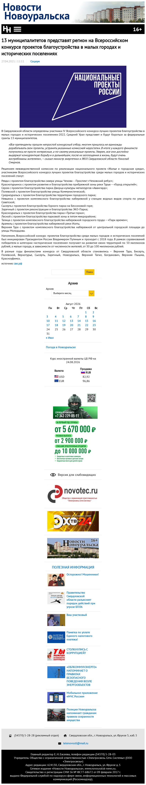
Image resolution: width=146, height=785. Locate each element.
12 (64, 321)
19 (64, 325)
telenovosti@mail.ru (75, 743)
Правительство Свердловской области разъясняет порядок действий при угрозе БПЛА (81, 600)
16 (94, 321)
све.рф (18, 263)
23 (94, 325)
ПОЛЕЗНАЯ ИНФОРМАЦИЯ (73, 567)
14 (79, 321)
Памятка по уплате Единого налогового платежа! (79, 635)
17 (48, 325)
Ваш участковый (77, 615)
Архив (50, 288)
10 (48, 321)
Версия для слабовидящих (76, 475)
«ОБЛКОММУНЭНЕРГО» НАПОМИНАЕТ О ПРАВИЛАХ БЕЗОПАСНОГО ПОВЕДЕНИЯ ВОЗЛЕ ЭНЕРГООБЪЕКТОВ (82, 676)
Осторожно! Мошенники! (83, 574)
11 (56, 321)
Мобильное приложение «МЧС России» (82, 694)
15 (86, 321)
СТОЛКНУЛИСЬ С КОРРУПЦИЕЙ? (77, 651)
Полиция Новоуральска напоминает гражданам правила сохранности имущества (81, 715)
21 (79, 325)
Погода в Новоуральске (61, 347)
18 (56, 325)
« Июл (50, 337)
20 (71, 325)
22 (86, 325)
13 (71, 321)
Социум (35, 61)
